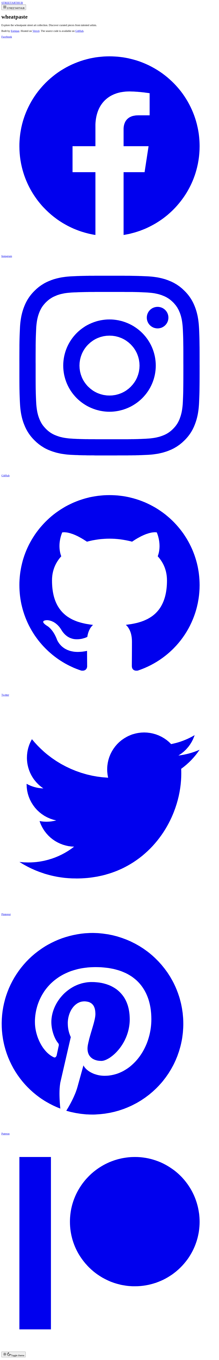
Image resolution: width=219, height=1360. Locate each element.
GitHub (79, 31)
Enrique (15, 31)
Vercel (36, 31)
